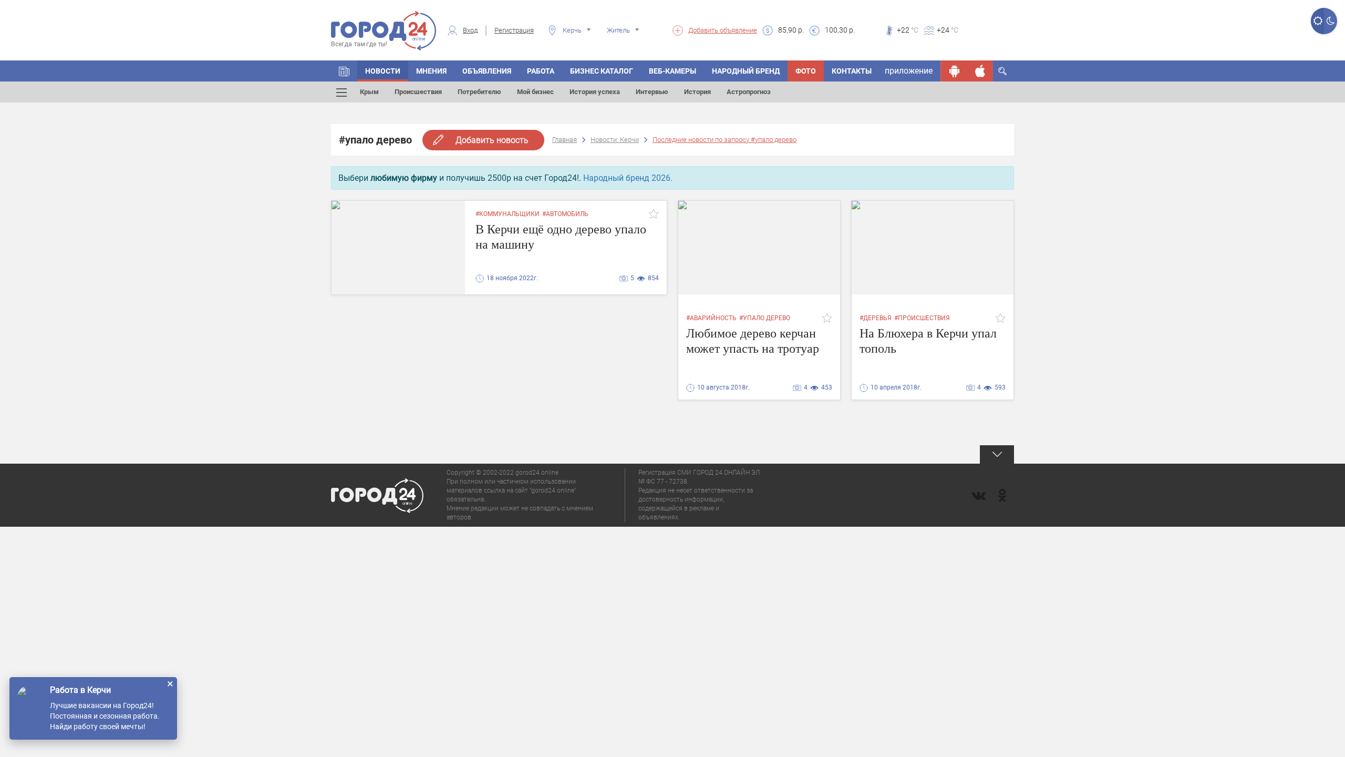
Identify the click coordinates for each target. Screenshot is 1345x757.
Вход (470, 30)
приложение (909, 71)
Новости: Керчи (615, 140)
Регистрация (514, 30)
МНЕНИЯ (431, 71)
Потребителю (479, 92)
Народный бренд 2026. (627, 178)
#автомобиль (565, 214)
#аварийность (711, 318)
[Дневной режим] (1317, 21)
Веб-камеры (672, 71)
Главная (564, 140)
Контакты (852, 71)
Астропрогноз (749, 92)
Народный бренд (746, 71)
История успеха (595, 92)
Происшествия (418, 92)
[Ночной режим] (1330, 21)
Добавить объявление (722, 30)
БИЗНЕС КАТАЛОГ (601, 71)
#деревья (876, 318)
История (697, 92)
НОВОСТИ (382, 71)
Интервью (652, 92)
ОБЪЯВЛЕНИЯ (486, 71)
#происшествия (922, 318)
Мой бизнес (535, 92)
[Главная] (344, 70)
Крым (369, 92)
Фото (805, 71)
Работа (540, 71)
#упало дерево (764, 318)
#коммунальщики (507, 214)
